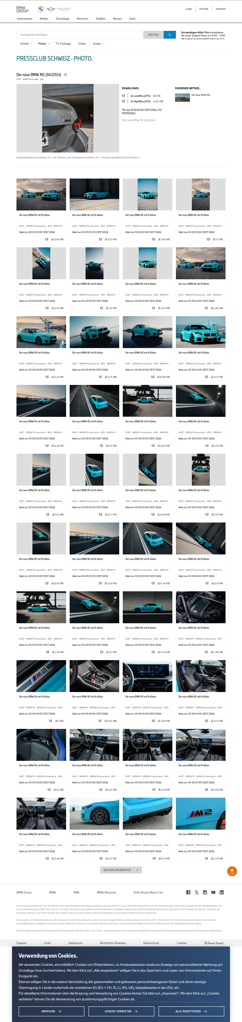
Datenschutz (151, 943)
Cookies (182, 943)
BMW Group (24, 892)
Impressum (75, 943)
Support (21, 943)
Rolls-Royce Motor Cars (148, 892)
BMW (52, 892)
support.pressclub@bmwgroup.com (204, 38)
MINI (76, 892)
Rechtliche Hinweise (113, 943)
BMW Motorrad (106, 892)
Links (47, 943)
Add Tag (153, 34)
